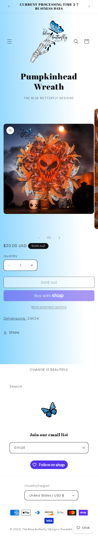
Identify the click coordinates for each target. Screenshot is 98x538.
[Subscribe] (83, 447)
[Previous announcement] (9, 6)
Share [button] (14, 332)
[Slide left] (38, 238)
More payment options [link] (49, 307)
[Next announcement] (89, 6)
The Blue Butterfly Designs (40, 529)
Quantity (10, 256)
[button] (9, 41)
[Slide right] (59, 238)
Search (16, 386)
